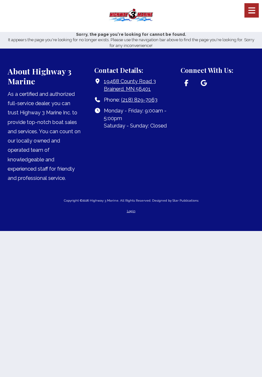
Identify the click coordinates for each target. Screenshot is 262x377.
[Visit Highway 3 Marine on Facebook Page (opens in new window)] (186, 83)
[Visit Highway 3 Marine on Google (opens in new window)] (203, 83)
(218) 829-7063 (139, 100)
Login (131, 211)
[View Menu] (251, 10)
